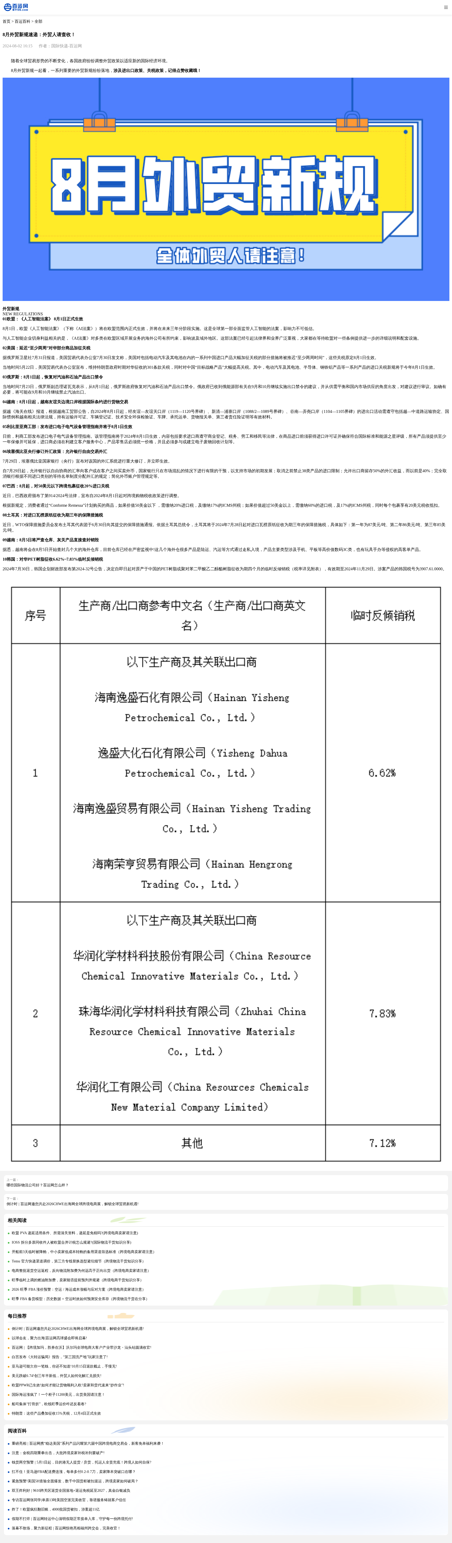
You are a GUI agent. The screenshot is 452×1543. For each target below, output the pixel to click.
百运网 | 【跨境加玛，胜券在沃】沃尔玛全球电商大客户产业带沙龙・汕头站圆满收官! (81, 1348)
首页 (6, 21)
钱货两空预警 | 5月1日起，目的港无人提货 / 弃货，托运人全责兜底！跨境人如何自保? (81, 1462)
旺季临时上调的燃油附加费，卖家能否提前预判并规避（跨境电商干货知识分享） (78, 1280)
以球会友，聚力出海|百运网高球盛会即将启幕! (49, 1338)
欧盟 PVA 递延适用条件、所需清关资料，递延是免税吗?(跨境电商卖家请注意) (75, 1233)
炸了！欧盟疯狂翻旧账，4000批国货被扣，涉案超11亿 (56, 1509)
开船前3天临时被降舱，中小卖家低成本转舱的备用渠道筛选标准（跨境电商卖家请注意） (84, 1252)
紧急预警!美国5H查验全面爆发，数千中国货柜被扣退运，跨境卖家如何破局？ (75, 1481)
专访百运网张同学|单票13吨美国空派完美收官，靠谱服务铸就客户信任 (69, 1500)
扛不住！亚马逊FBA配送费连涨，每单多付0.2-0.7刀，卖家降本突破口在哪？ (74, 1472)
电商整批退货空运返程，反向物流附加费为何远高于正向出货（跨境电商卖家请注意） (81, 1271)
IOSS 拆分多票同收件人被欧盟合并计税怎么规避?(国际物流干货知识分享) (71, 1242)
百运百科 (22, 21)
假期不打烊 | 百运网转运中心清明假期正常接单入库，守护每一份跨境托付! (72, 1519)
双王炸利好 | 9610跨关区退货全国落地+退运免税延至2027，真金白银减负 (71, 1491)
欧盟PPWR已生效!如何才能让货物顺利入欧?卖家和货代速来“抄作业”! (68, 1385)
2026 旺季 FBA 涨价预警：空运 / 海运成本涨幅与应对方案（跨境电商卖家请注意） (79, 1289)
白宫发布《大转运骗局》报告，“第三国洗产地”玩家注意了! (60, 1357)
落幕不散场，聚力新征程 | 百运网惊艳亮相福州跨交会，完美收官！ (66, 1528)
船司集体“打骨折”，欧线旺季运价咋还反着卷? (49, 1404)
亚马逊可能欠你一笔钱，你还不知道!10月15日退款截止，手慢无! (64, 1366)
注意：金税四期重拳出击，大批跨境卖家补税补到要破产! (59, 1453)
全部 (38, 21)
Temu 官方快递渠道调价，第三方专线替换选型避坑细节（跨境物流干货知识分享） (79, 1261)
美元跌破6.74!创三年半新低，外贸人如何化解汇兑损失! (56, 1376)
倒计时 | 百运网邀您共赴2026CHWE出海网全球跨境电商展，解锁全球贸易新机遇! (73, 1204)
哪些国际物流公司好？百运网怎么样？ (38, 1185)
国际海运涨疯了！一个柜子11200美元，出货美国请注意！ (58, 1395)
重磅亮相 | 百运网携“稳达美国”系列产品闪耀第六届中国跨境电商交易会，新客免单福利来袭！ (88, 1443)
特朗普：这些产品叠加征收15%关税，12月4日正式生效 (56, 1413)
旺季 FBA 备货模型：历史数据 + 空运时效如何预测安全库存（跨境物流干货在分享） (80, 1299)
